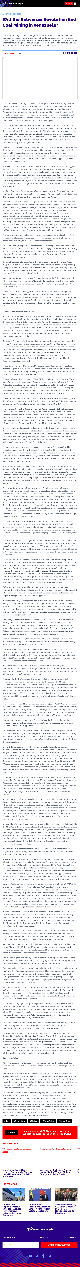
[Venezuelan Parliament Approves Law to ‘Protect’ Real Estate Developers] (40, 1194)
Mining (33, 1121)
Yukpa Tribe (64, 1121)
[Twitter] (37, 1256)
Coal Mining (19, 1121)
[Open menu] (75, 3)
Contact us (42, 1237)
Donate (69, 3)
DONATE (11, 1132)
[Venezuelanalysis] (12, 3)
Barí (6, 1121)
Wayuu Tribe (47, 1121)
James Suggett (8, 53)
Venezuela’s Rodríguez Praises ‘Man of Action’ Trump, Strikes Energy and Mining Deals (55, 1172)
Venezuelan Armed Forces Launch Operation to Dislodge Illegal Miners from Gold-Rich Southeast (17, 1173)
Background (10, 1237)
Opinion (17, 14)
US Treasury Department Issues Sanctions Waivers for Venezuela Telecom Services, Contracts (12, 1209)
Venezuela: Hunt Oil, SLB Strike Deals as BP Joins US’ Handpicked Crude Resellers (65, 1208)
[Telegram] (49, 1256)
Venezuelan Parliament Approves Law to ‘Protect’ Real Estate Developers (39, 1207)
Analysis (6, 14)
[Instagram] (30, 1256)
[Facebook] (43, 1256)
